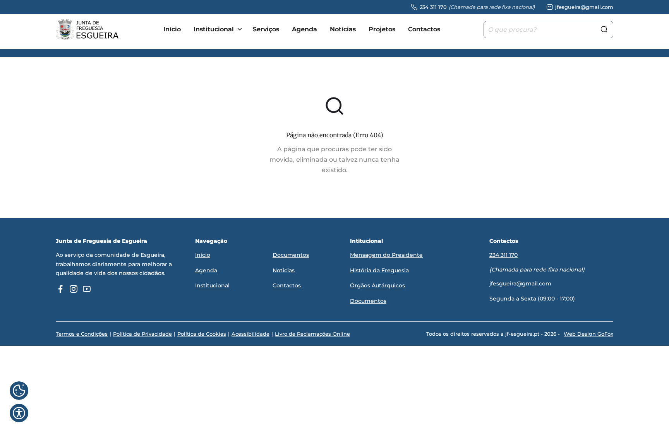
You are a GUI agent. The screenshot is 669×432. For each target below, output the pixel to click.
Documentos (291, 254)
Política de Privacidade (142, 334)
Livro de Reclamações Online (312, 334)
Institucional (214, 29)
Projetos (382, 29)
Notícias (343, 29)
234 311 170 (503, 254)
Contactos (424, 29)
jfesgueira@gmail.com (520, 283)
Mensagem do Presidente (386, 254)
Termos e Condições (82, 334)
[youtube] (86, 289)
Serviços (266, 29)
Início (172, 29)
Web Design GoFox (588, 334)
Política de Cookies (201, 334)
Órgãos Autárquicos (377, 285)
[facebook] (60, 289)
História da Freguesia (379, 270)
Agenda (304, 29)
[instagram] (73, 289)
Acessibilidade (250, 334)
